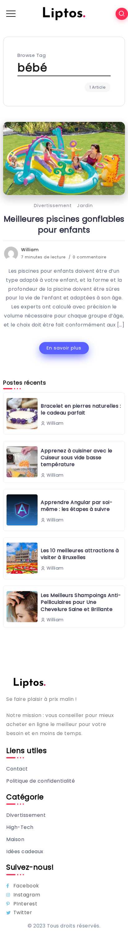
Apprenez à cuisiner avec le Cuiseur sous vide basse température (76, 457)
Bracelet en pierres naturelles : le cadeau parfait (81, 409)
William (30, 250)
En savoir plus (64, 348)
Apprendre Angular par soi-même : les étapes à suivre (76, 506)
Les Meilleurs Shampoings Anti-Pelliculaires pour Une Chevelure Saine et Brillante (81, 602)
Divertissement (53, 205)
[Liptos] (64, 13)
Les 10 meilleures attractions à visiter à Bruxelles (80, 554)
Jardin (85, 205)
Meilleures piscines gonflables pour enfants (64, 224)
